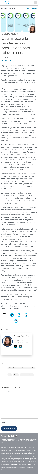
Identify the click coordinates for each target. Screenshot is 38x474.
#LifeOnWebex (13, 368)
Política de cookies (19, 440)
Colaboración (10, 33)
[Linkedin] (21, 348)
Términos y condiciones (31, 439)
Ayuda (15, 439)
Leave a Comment (31, 8)
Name (3, 422)
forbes (22, 368)
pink (9, 374)
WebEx (16, 374)
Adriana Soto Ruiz (10, 60)
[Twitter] (16, 348)
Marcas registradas (30, 440)
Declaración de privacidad (8, 440)
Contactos (3, 439)
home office (30, 368)
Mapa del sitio (21, 439)
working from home (27, 374)
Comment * (5, 392)
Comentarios (10, 439)
